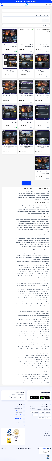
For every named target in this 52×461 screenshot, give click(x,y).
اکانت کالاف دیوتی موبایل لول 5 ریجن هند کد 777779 (42, 121)
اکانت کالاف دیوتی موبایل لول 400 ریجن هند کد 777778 (26, 121)
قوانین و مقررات (47, 435)
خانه (48, 10)
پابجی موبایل (48, 414)
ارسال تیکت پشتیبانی (18, 414)
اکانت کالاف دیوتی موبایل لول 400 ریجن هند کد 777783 (10, 71)
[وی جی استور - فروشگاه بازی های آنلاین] (26, 4)
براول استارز (35, 414)
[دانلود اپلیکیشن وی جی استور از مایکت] (34, 397)
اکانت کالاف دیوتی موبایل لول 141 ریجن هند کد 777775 (26, 147)
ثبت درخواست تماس (18, 410)
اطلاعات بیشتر (18, 1)
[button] (48, 4)
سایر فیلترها (22, 20)
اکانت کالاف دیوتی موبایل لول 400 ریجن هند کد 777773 (43, 172)
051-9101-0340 (18, 406)
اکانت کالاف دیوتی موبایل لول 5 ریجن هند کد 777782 (26, 96)
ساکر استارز (48, 417)
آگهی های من (47, 431)
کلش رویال (42, 412)
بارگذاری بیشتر (26, 182)
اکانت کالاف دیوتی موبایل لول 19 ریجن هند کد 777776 (43, 147)
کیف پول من (47, 433)
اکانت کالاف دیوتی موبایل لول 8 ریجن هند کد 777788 (42, 45)
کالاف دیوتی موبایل (34, 412)
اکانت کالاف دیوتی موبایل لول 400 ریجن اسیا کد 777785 (26, 71)
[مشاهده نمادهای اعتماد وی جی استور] (13, 436)
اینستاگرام (12, 397)
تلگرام (20, 397)
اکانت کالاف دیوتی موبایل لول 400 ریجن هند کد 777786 (10, 45)
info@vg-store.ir (18, 418)
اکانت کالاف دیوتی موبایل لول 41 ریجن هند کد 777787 (27, 45)
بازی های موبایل (43, 10)
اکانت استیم (42, 414)
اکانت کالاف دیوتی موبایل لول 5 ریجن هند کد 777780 (10, 96)
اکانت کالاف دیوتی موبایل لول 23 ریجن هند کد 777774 (10, 147)
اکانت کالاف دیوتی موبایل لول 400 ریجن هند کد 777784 (43, 71)
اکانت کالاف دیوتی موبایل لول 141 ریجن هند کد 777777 (10, 121)
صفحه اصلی (48, 428)
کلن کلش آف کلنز (41, 417)
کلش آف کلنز (48, 412)
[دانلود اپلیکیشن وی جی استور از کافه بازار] (45, 397)
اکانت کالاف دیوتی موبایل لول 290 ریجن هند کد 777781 (43, 96)
